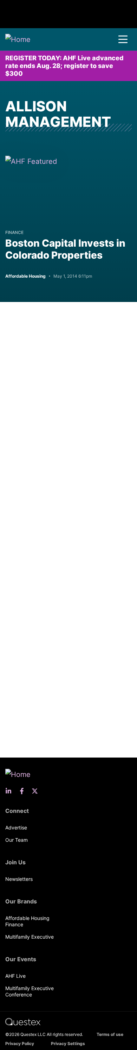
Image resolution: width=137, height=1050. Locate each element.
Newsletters (19, 879)
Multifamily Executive (29, 937)
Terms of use (110, 1034)
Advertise (16, 827)
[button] (123, 39)
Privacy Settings (68, 1043)
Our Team (16, 840)
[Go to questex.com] (22, 1021)
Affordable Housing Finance (27, 921)
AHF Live (15, 976)
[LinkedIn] (10, 791)
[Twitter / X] (37, 791)
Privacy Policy (19, 1043)
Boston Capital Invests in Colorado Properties (65, 249)
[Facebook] (24, 791)
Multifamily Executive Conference (29, 991)
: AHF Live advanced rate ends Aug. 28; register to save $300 (64, 65)
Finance (14, 232)
